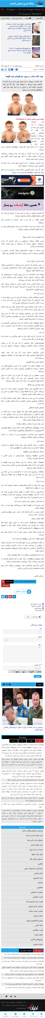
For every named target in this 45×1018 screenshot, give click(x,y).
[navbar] (43, 9)
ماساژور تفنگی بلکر (36, 859)
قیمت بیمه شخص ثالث (34, 901)
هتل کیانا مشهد (37, 854)
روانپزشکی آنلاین (37, 939)
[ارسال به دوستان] (5, 69)
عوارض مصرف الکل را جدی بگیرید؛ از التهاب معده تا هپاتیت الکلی (22, 967)
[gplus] (10, 596)
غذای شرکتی (38, 873)
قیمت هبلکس (38, 897)
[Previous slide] (10, 684)
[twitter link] (6, 996)
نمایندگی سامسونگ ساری (33, 868)
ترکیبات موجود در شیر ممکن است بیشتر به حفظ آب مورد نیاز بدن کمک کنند (22, 962)
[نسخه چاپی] (2, 69)
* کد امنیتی (38, 665)
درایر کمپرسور (38, 878)
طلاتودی (40, 887)
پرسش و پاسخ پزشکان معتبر (32, 830)
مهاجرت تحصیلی (37, 892)
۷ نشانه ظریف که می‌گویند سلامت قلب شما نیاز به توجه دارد (23, 987)
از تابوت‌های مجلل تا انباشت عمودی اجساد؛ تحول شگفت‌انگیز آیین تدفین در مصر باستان (19, 38)
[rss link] (15, 996)
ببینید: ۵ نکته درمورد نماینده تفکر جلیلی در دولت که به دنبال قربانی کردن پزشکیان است (22, 799)
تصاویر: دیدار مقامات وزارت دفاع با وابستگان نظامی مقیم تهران (23, 728)
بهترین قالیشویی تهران (34, 920)
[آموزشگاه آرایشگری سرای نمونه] (22, 205)
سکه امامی (39, 925)
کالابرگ (40, 882)
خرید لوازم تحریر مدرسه (34, 835)
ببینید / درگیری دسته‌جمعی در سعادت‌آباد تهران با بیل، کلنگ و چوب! (22, 805)
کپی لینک (6, 585)
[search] (2, 10)
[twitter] (3, 596)
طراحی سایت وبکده (36, 911)
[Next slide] (4, 684)
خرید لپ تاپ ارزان (36, 849)
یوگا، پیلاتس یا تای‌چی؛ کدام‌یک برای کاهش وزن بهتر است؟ (23, 984)
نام (41, 628)
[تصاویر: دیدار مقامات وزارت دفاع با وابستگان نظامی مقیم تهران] (22, 706)
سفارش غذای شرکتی (35, 906)
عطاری (40, 863)
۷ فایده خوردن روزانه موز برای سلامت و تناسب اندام (26, 971)
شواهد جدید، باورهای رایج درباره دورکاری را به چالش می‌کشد (23, 974)
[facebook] (6, 596)
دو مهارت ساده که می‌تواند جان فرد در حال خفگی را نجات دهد (23, 954)
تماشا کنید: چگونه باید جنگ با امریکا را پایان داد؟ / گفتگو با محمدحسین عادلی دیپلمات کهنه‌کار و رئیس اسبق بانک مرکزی (18, 27)
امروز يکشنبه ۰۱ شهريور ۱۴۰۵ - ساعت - (28, 9)
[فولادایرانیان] (22, 180)
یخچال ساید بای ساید (35, 840)
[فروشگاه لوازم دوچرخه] (22, 193)
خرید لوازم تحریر (37, 845)
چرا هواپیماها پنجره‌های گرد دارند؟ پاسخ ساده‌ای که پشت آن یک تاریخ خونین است (19, 50)
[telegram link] (11, 996)
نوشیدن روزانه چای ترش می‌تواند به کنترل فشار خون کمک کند (23, 958)
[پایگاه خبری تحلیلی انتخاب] (40, 3)
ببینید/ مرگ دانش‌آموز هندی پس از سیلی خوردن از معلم (25, 780)
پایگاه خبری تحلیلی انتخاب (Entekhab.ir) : (29, 119)
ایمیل (40, 636)
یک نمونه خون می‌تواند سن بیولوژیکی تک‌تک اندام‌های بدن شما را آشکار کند (22, 979)
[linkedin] (14, 596)
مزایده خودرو (38, 916)
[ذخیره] (9, 70)
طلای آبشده (38, 934)
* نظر (40, 644)
